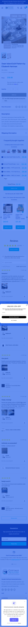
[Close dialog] (26, 305)
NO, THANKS (14, 320)
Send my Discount (14, 317)
